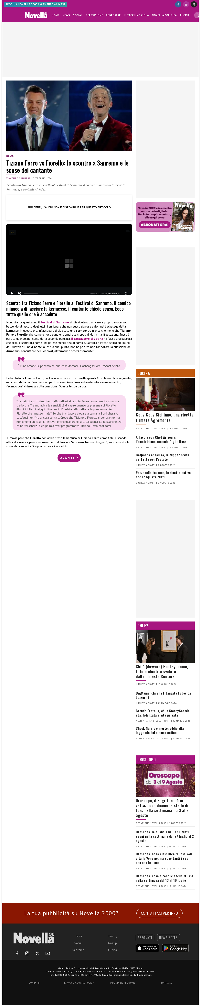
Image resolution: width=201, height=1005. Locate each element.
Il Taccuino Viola (136, 15)
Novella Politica (164, 15)
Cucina (185, 15)
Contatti (34, 982)
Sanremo (78, 950)
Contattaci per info (159, 913)
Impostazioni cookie (122, 982)
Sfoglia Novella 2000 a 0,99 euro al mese (35, 4)
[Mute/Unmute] (19, 293)
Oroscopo (146, 759)
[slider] (31, 293)
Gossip (112, 943)
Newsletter (168, 937)
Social (78, 15)
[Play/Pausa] (12, 293)
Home (55, 15)
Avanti (68, 458)
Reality (112, 936)
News (66, 15)
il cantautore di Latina (87, 338)
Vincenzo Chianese (18, 178)
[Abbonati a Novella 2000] (165, 217)
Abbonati (145, 937)
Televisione (94, 15)
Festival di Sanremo (55, 322)
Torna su (166, 982)
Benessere (113, 15)
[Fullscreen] (126, 293)
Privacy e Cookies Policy (78, 982)
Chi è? (142, 626)
